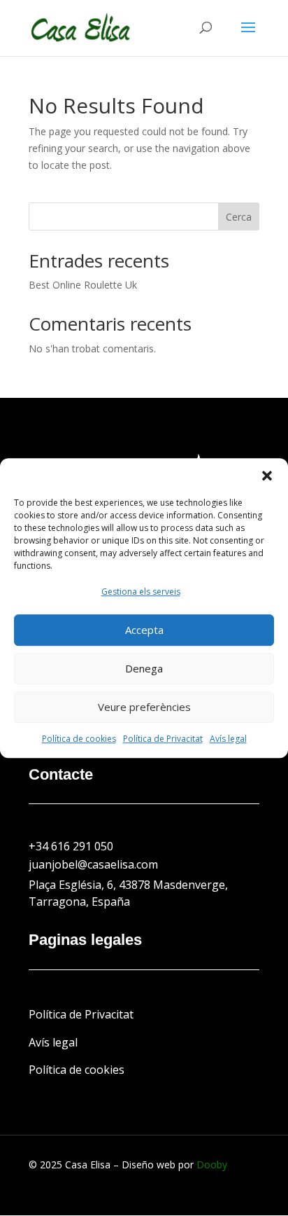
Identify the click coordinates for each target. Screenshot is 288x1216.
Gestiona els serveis (140, 591)
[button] (267, 476)
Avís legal (228, 739)
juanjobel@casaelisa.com (93, 864)
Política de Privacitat (163, 739)
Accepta (144, 630)
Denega (144, 669)
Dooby (211, 1164)
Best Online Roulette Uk (83, 284)
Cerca (239, 216)
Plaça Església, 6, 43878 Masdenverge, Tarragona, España (128, 893)
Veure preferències (144, 707)
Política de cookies (79, 739)
